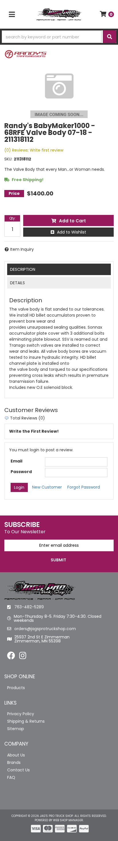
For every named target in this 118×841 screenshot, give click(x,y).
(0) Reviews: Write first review (33, 150)
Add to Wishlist (71, 232)
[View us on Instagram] (22, 657)
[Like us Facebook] (11, 657)
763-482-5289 (29, 607)
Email (16, 461)
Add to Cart (72, 221)
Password (21, 472)
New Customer (47, 487)
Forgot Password (83, 487)
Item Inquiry (22, 249)
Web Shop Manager (68, 820)
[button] (59, 36)
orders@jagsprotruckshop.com (45, 629)
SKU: (8, 159)
